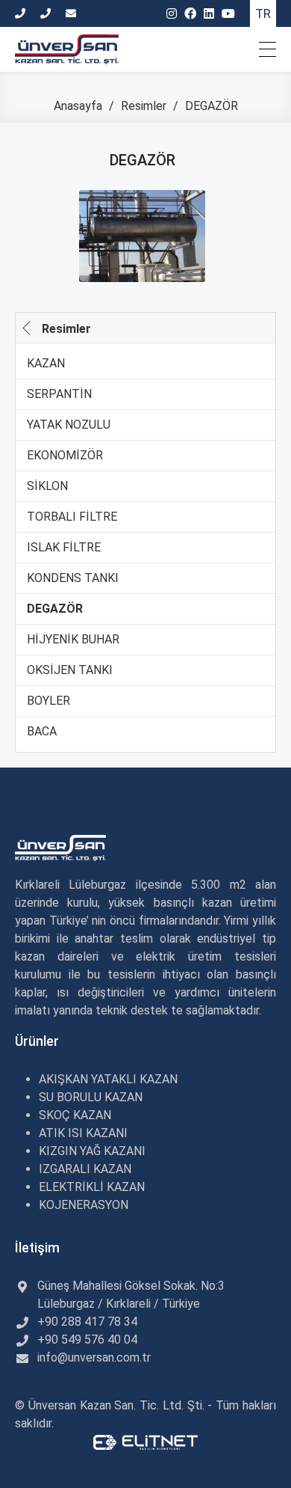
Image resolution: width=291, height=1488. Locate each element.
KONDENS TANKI (73, 578)
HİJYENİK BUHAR (73, 639)
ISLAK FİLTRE (64, 547)
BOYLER (48, 701)
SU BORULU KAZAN (91, 1097)
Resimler (145, 106)
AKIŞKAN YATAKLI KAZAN (108, 1079)
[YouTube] (228, 13)
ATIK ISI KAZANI (83, 1133)
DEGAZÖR (55, 608)
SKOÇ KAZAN (75, 1115)
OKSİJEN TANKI (70, 670)
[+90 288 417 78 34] (22, 13)
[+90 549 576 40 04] (47, 13)
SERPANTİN (59, 394)
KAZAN (46, 363)
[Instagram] (172, 13)
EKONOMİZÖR (65, 455)
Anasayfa (79, 106)
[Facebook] (190, 13)
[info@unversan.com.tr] (73, 13)
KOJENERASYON (83, 1205)
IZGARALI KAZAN (85, 1169)
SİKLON (47, 486)
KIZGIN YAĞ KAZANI (92, 1151)
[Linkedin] (209, 13)
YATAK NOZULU (68, 424)
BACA (42, 731)
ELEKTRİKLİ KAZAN (92, 1187)
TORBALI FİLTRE (72, 516)
